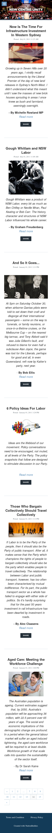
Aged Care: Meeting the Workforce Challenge (26, 661)
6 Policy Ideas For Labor (26, 408)
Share (26, 124)
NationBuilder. (32, 825)
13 (27, 796)
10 (7, 796)
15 (40, 796)
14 (33, 796)
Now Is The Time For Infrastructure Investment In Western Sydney (26, 30)
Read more (26, 117)
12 (20, 796)
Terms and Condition (15, 817)
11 (14, 796)
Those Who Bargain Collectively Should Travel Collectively (26, 510)
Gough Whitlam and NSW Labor (26, 150)
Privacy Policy (37, 817)
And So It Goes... (26, 262)
